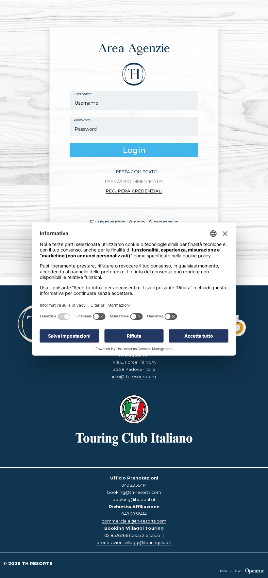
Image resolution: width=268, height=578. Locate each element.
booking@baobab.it (134, 499)
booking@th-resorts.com (134, 492)
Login (134, 150)
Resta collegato (137, 171)
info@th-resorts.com (134, 376)
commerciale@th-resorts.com (134, 521)
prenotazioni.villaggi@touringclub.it (134, 542)
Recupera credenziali (134, 190)
